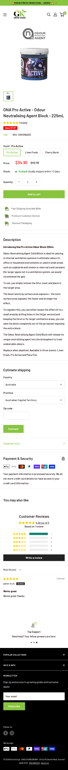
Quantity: (8, 181)
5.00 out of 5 (42, 522)
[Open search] (49, 14)
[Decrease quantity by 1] (19, 182)
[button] (11, 122)
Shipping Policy (11, 443)
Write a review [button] (34, 557)
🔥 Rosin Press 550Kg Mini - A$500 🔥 (32, 2)
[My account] (55, 14)
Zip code (7, 408)
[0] (62, 15)
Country (7, 377)
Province (8, 392)
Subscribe (14, 706)
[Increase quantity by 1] (36, 182)
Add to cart (34, 194)
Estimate (13, 428)
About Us (45, 763)
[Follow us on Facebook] (5, 733)
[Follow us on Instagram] (12, 733)
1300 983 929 (34, 763)
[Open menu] (5, 14)
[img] (10, 578)
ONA (5, 134)
